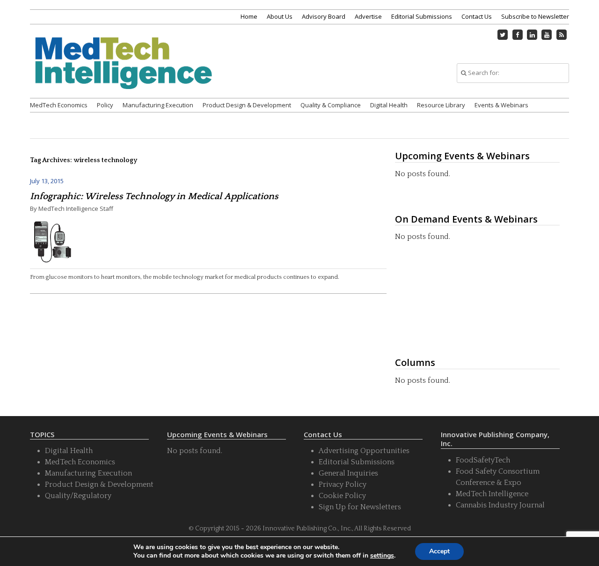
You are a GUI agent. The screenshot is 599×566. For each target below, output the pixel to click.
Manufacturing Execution (158, 105)
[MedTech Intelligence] (123, 74)
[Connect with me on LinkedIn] (532, 34)
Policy (105, 105)
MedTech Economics (59, 105)
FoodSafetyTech (483, 460)
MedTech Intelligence (492, 494)
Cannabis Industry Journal (500, 505)
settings (382, 555)
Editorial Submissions (421, 16)
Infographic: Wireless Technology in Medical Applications (154, 196)
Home (249, 16)
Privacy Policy (342, 484)
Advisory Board (323, 16)
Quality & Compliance (330, 105)
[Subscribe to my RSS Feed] (561, 34)
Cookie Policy (342, 496)
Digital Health (389, 105)
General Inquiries (348, 473)
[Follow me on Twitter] (503, 34)
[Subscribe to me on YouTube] (547, 34)
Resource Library (441, 105)
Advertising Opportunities (364, 451)
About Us (279, 16)
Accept (439, 551)
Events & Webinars (501, 105)
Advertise (368, 16)
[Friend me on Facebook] (517, 34)
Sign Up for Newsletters (360, 507)
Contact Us (476, 16)
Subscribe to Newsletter (535, 16)
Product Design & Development (247, 105)
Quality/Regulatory (78, 496)
